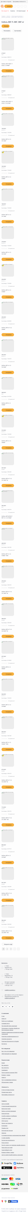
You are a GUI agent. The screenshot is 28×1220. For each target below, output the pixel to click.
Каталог (9, 6)
